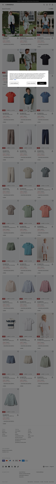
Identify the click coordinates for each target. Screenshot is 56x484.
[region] (28, 78)
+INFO (15, 79)
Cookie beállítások (14, 83)
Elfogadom (42, 83)
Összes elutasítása (31, 83)
